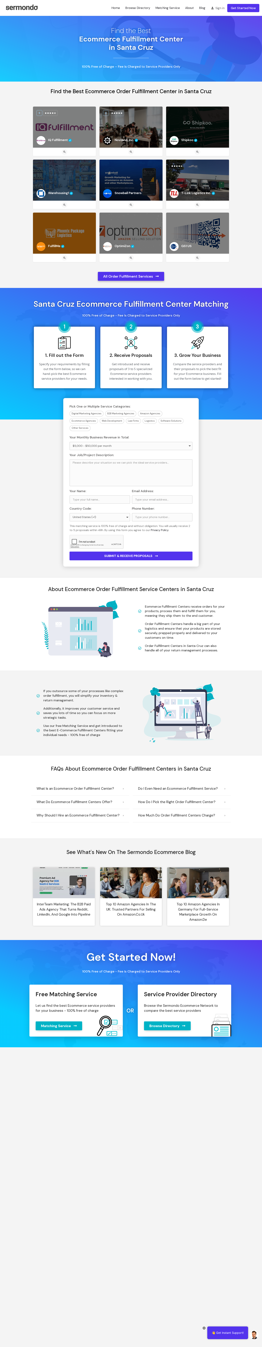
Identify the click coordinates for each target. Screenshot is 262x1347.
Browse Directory (137, 8)
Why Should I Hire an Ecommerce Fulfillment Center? (78, 815)
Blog (202, 8)
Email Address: (143, 491)
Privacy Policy (159, 530)
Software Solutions (171, 420)
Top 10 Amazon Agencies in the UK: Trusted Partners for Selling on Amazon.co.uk (131, 909)
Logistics (150, 420)
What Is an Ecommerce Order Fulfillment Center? (75, 788)
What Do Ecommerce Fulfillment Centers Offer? (74, 802)
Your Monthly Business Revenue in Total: (99, 437)
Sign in (220, 8)
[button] (80, 789)
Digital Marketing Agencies (86, 413)
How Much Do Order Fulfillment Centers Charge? (176, 815)
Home (115, 8)
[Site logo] (21, 7)
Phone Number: (143, 508)
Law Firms (133, 420)
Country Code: (81, 508)
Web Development (112, 420)
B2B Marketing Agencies (120, 413)
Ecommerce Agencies (84, 420)
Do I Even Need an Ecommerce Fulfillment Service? (178, 788)
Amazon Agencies (150, 413)
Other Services (80, 427)
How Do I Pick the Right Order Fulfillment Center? (176, 802)
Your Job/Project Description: (92, 455)
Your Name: (78, 491)
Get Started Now (243, 8)
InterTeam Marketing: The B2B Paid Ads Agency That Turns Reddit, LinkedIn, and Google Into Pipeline (64, 909)
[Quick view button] (64, 152)
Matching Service (167, 8)
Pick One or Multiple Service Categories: (100, 406)
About (189, 8)
